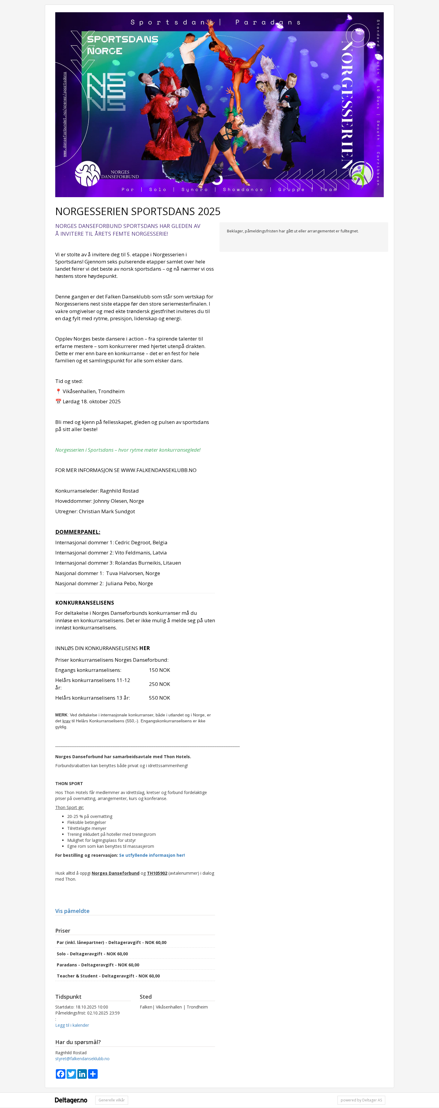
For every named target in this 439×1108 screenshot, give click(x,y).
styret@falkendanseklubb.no (82, 1058)
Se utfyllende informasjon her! (152, 855)
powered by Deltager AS (361, 1100)
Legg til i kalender (72, 1025)
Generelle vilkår (112, 1100)
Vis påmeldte (72, 910)
